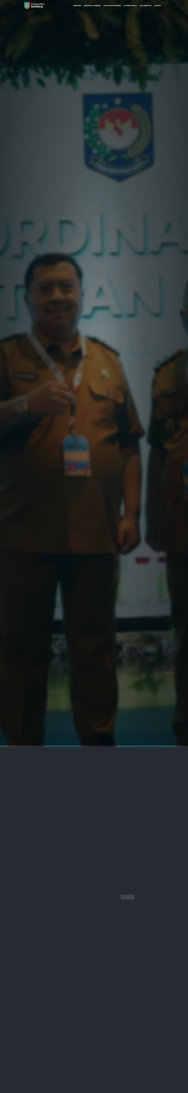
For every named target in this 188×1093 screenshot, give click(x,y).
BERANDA (77, 5)
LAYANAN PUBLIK (130, 5)
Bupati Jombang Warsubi (134, 908)
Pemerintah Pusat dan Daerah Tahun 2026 (141, 903)
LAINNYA (157, 5)
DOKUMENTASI (145, 5)
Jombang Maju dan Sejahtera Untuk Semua (141, 920)
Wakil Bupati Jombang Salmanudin (138, 914)
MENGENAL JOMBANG (92, 5)
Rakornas (128, 897)
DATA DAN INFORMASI (112, 5)
